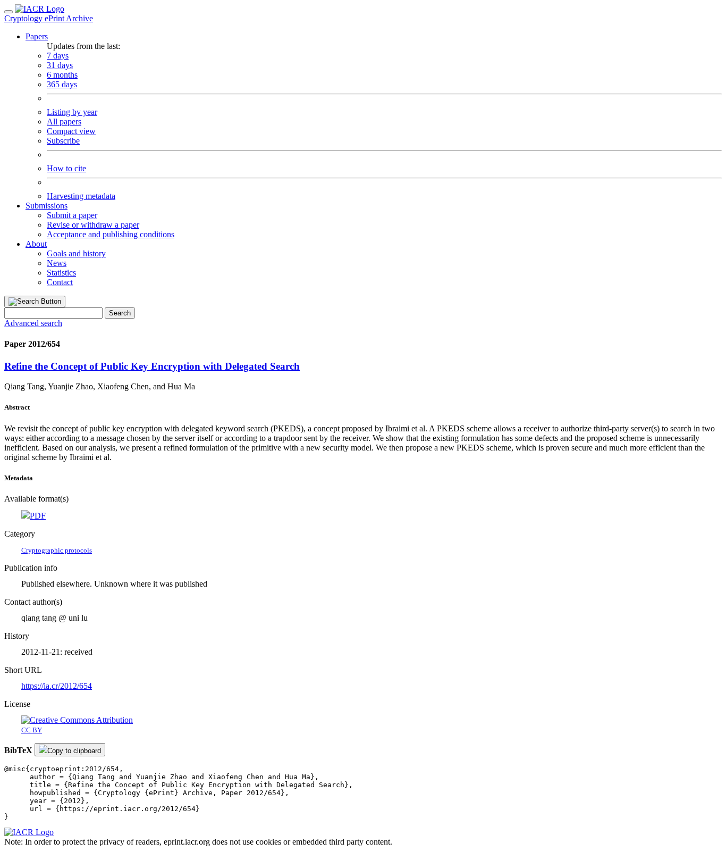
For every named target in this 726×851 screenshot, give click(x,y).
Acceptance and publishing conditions (110, 234)
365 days (62, 84)
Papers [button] (37, 36)
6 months (62, 74)
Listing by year (72, 111)
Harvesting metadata (81, 196)
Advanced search (33, 323)
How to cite (66, 168)
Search (120, 313)
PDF (38, 515)
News (56, 263)
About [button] (36, 243)
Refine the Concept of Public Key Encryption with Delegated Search (152, 366)
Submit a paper (72, 215)
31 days (60, 65)
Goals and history (76, 253)
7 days (58, 55)
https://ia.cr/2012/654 (56, 685)
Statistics (61, 272)
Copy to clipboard (74, 751)
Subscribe (63, 140)
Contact (60, 282)
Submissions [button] (46, 205)
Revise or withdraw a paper (93, 224)
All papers (64, 121)
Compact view (71, 131)
